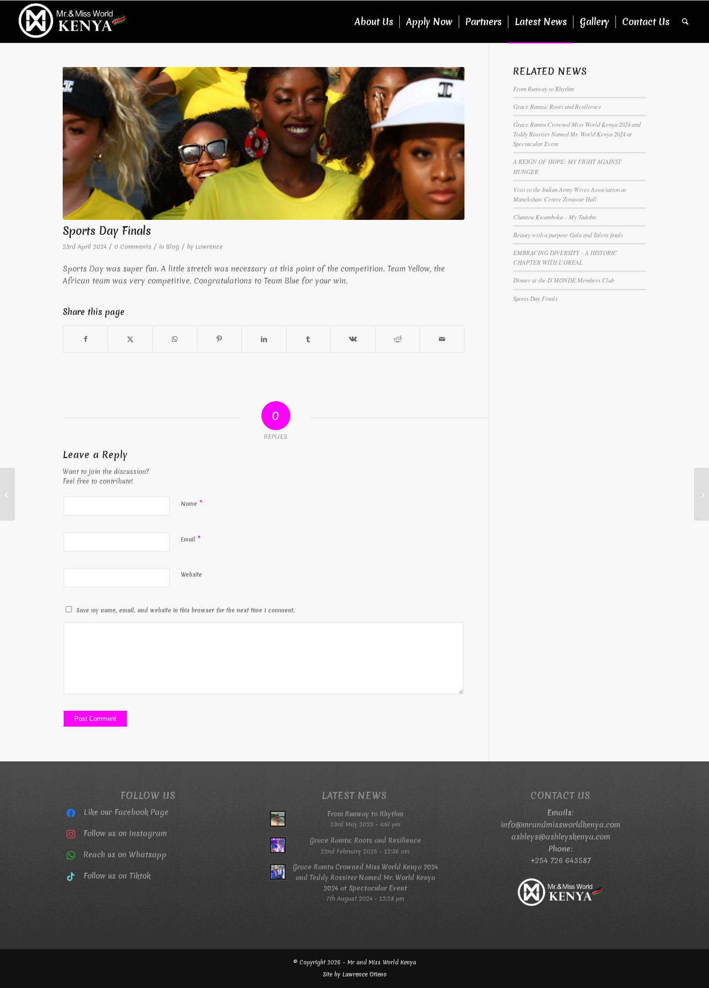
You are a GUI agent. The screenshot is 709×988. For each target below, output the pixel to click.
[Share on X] (130, 339)
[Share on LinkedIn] (264, 339)
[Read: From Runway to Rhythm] (277, 818)
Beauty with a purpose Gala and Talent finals (568, 234)
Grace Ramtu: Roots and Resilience (557, 106)
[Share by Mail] (442, 339)
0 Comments (132, 247)
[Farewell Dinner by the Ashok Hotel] (7, 494)
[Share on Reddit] (398, 339)
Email (191, 539)
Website (191, 575)
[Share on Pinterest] (219, 339)
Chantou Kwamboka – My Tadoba (554, 217)
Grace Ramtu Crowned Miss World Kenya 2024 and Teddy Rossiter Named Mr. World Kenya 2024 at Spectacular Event (577, 134)
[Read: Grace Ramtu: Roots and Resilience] (277, 845)
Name (192, 503)
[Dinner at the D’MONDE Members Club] (701, 494)
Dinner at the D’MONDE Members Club (563, 280)
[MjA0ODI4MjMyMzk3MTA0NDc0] (263, 143)
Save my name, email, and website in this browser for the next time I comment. (185, 610)
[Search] (685, 21)
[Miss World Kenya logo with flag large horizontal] (73, 21)
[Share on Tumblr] (308, 339)
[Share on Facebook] (85, 339)
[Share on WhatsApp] (175, 339)
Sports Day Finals (535, 298)
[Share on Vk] (353, 339)
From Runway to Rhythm (543, 88)
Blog (172, 247)
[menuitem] (373, 21)
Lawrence (209, 247)
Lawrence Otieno (364, 974)
